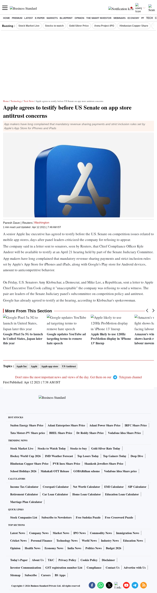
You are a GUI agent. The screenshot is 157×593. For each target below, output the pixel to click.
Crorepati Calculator (56, 487)
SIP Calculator (137, 487)
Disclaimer (108, 560)
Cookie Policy (89, 560)
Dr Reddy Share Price (90, 433)
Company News (38, 533)
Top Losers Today (88, 456)
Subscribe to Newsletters (56, 517)
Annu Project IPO (104, 25)
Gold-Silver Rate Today (105, 448)
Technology (16, 101)
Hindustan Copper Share (134, 25)
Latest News (17, 533)
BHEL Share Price (60, 433)
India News (74, 548)
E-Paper (40, 18)
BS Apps (60, 575)
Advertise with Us (135, 567)
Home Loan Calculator (86, 494)
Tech (149, 18)
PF (142, 18)
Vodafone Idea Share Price (124, 433)
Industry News (110, 540)
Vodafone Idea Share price (120, 471)
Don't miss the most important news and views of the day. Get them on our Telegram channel (78, 377)
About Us (38, 560)
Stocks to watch (54, 25)
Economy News (54, 548)
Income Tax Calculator (24, 487)
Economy (133, 18)
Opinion (79, 18)
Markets (52, 18)
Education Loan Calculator (122, 494)
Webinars (119, 18)
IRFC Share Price (136, 425)
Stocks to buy (78, 448)
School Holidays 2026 (23, 471)
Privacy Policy (67, 560)
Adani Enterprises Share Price (66, 425)
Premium (17, 18)
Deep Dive (137, 456)
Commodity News (101, 533)
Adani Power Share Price (104, 425)
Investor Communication (25, 567)
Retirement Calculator (24, 494)
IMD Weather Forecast (59, 456)
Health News (32, 548)
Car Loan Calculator (55, 494)
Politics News (93, 548)
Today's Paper (19, 560)
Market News (61, 533)
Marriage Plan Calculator (26, 502)
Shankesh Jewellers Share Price (103, 463)
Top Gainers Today (114, 456)
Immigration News (127, 533)
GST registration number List (63, 567)
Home (6, 18)
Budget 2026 (113, 548)
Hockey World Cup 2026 (25, 456)
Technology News (66, 540)
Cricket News (18, 540)
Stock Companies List (23, 517)
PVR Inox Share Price (66, 463)
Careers (45, 575)
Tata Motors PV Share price (27, 433)
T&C (51, 560)
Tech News (29, 101)
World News (89, 540)
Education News (133, 540)
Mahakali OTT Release (55, 471)
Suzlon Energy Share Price (26, 425)
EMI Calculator (114, 487)
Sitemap (15, 575)
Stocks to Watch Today (52, 448)
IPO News (79, 533)
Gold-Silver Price (79, 25)
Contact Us (112, 567)
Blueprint (66, 18)
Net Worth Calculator (86, 487)
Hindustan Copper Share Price (29, 463)
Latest (28, 18)
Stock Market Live (28, 25)
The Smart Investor (98, 18)
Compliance (94, 567)
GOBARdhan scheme (86, 471)
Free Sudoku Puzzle (88, 517)
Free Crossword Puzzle (119, 517)
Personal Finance (41, 540)
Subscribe (31, 575)
